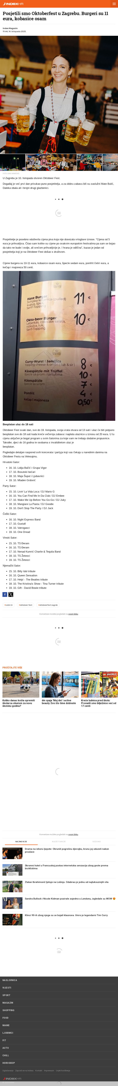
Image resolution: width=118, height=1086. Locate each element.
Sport (6, 995)
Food (5, 1018)
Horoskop (8, 1063)
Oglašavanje (7, 1070)
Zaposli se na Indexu (24, 1070)
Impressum (49, 1070)
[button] (114, 4)
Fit (4, 1040)
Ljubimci (7, 1033)
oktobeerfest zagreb (48, 605)
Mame (6, 1025)
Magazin (7, 1003)
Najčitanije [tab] (59, 842)
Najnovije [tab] (21, 842)
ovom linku (73, 614)
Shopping (8, 1010)
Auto (5, 1048)
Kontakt (38, 1070)
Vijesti (6, 988)
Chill (5, 1055)
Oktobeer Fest (25, 605)
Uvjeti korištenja (63, 1070)
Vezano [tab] (96, 842)
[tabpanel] (59, 888)
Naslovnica (9, 980)
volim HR (8, 605)
